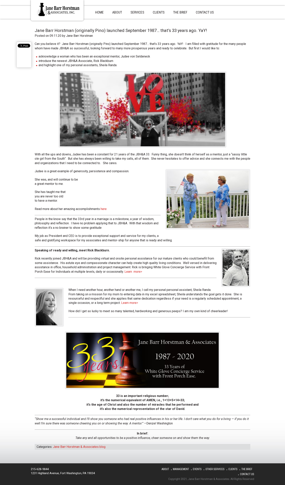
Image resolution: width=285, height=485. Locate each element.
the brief (246, 469)
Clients (233, 469)
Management (181, 469)
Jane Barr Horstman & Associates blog (79, 447)
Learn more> (133, 271)
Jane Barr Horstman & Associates (59, 9)
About (165, 469)
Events (197, 469)
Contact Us (247, 474)
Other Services (215, 469)
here (104, 209)
